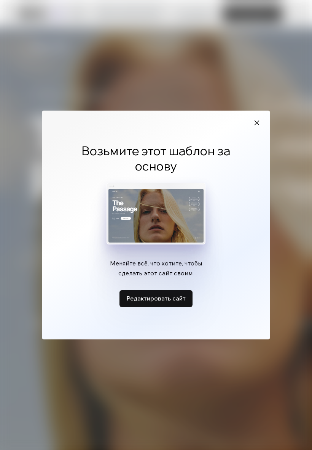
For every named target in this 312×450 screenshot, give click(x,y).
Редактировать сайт (156, 298)
